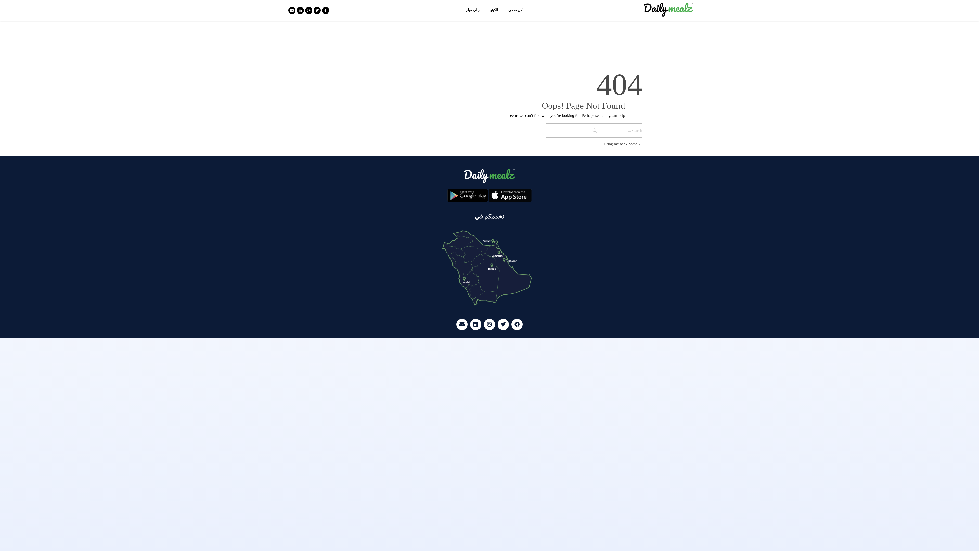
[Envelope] (291, 10)
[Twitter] (317, 10)
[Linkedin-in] (300, 10)
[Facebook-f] (325, 10)
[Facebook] (517, 324)
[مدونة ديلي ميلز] (668, 10)
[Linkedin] (475, 324)
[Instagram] (308, 10)
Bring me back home (621, 144)
